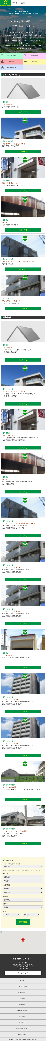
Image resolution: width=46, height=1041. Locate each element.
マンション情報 (22, 986)
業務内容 (22, 1022)
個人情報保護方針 (21, 1028)
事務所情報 (21, 992)
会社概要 (22, 1016)
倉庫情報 (22, 1004)
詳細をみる (23, 112)
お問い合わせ (22, 1034)
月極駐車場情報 (22, 1010)
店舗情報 (22, 998)
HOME (22, 980)
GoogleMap (22, 973)
